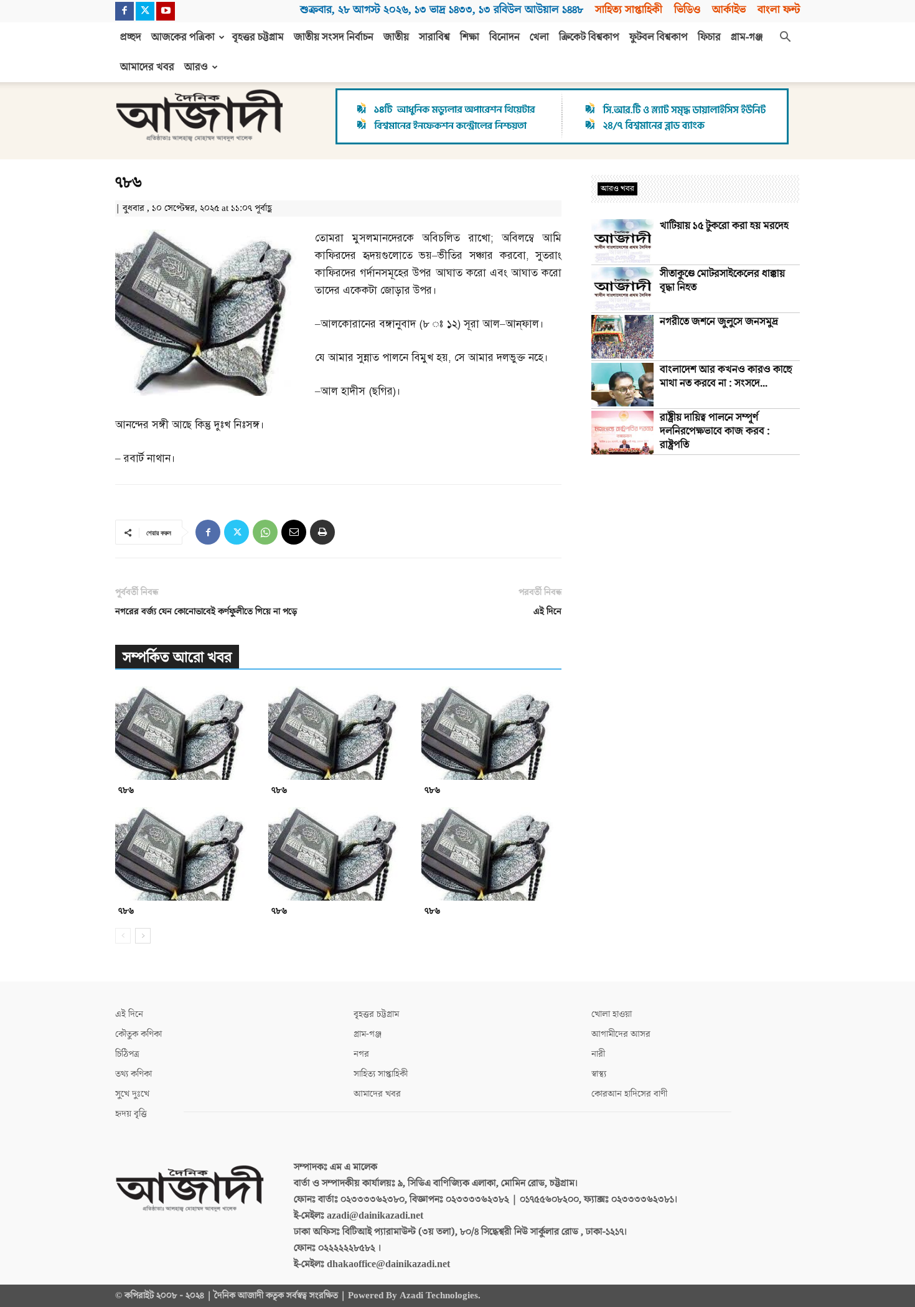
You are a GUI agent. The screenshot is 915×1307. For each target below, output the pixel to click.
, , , (441, 9)
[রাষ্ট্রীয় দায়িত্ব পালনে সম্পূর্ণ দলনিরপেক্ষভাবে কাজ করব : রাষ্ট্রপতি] (622, 432)
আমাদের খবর (147, 67)
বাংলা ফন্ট (779, 9)
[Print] (322, 532)
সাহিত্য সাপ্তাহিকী (628, 9)
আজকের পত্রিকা (183, 37)
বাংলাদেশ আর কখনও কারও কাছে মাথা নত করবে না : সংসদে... (726, 376)
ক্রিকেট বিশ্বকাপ (589, 37)
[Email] (293, 532)
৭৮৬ (126, 790)
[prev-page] (123, 936)
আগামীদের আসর (620, 1034)
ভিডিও (687, 9)
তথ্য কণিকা (133, 1073)
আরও (196, 67)
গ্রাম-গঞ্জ (747, 37)
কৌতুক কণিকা (138, 1034)
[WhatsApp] (265, 532)
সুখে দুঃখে (132, 1093)
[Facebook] (124, 11)
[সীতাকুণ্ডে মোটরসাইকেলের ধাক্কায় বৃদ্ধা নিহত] (622, 289)
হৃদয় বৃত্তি (131, 1113)
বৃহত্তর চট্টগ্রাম (258, 37)
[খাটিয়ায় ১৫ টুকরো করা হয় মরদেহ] (622, 241)
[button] (785, 38)
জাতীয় (396, 37)
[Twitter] (145, 11)
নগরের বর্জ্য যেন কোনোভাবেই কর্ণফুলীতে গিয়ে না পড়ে (206, 611)
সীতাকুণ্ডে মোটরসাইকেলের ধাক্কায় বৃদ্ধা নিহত (722, 280)
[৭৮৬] (185, 733)
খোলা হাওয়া (611, 1014)
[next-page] (143, 936)
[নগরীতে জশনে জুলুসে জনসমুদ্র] (622, 336)
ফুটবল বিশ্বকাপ (658, 37)
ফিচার (709, 37)
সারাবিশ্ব (434, 37)
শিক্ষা (469, 37)
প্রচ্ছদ (130, 37)
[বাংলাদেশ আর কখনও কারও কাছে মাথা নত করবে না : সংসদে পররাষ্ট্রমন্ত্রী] (622, 384)
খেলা (539, 37)
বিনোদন (504, 37)
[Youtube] (165, 11)
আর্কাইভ (729, 9)
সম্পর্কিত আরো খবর (177, 657)
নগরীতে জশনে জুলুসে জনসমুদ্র (719, 321)
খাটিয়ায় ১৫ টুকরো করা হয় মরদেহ (724, 225)
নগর (361, 1054)
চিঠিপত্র (127, 1054)
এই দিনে (547, 611)
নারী (598, 1054)
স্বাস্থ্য (598, 1073)
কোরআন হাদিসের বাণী (629, 1093)
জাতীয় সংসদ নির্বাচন (333, 37)
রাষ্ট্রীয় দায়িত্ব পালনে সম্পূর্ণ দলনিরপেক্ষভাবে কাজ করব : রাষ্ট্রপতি (715, 431)
